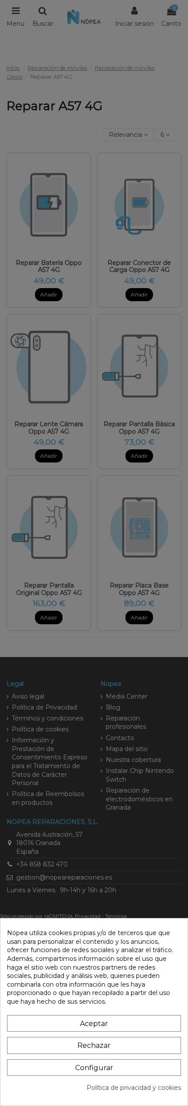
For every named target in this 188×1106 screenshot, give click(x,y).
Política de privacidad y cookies (134, 1088)
